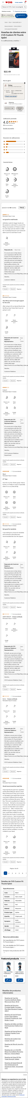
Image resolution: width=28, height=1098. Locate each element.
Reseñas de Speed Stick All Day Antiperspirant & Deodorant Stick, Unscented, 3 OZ (14, 1065)
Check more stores (10, 96)
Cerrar (25, 1074)
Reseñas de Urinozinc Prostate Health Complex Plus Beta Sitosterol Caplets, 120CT (14, 1008)
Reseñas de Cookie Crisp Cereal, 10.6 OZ (13, 1039)
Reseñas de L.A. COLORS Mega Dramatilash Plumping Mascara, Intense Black (14, 1051)
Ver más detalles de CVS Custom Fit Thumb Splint (13, 946)
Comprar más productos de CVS (13, 951)
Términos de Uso (11, 1096)
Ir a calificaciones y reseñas (10, 41)
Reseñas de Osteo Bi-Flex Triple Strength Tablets (13, 1058)
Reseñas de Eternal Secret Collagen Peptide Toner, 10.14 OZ (13, 1033)
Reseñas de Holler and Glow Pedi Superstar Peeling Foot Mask (14, 1026)
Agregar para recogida (19, 108)
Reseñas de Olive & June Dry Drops (14, 1045)
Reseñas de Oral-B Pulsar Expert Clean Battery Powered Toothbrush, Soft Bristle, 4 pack (13, 1017)
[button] (2, 873)
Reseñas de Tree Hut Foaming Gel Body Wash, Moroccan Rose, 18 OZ (13, 1000)
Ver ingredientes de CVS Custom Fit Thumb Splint (13, 941)
